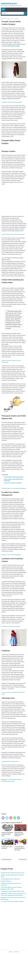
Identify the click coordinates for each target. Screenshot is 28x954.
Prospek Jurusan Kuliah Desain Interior (12, 102)
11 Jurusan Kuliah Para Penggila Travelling (12, 901)
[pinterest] (10, 817)
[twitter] (6, 817)
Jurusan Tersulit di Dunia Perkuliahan (13, 482)
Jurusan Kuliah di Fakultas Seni (10, 761)
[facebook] (3, 817)
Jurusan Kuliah (9, 3)
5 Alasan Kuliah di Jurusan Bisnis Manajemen (14, 488)
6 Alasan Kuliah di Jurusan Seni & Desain (13, 477)
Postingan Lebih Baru (6, 859)
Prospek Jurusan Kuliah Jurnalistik (11, 626)
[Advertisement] (14, 200)
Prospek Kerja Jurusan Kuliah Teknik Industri (12, 891)
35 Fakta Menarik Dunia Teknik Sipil (10, 879)
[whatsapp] (14, 817)
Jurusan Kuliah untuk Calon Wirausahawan (13, 234)
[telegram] (18, 817)
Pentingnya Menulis (6, 881)
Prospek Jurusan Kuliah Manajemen (11, 554)
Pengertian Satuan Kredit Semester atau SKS (12, 873)
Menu (3, 9)
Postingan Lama (22, 859)
